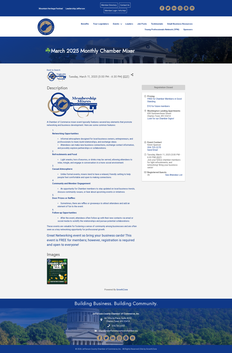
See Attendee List (173, 175)
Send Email (152, 150)
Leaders (129, 24)
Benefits (85, 24)
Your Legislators (101, 24)
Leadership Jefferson (75, 9)
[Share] (132, 75)
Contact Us (124, 5)
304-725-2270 (154, 147)
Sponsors (188, 29)
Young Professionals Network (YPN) (162, 29)
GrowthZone (122, 289)
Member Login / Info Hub (115, 11)
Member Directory (109, 5)
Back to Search (53, 70)
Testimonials (157, 24)
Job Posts (142, 24)
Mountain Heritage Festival (51, 9)
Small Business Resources (180, 24)
